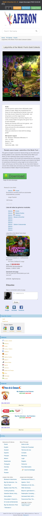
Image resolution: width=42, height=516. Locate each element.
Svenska (6, 467)
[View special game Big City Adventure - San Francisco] (5, 420)
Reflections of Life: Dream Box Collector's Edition (29, 485)
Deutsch (6, 450)
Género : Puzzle (13, 190)
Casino (6, 354)
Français (6, 455)
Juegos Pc (17, 8)
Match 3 (6, 359)
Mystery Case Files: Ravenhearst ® (12, 488)
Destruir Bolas (7, 362)
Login (3, 319)
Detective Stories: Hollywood (12, 493)
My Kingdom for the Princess (25, 391)
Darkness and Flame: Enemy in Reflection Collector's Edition (29, 479)
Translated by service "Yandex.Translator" (25, 504)
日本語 (6, 470)
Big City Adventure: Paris (11, 505)
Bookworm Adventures (10, 479)
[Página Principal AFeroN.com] (21, 18)
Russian (6, 472)
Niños (5, 373)
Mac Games (26, 8)
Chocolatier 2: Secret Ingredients (12, 499)
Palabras (6, 351)
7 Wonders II (7, 507)
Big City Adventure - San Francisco (25, 416)
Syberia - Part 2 (25, 482)
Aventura (6, 368)
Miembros (24, 455)
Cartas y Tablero (8, 349)
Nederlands (7, 461)
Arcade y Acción (8, 340)
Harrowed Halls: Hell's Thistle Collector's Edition (29, 496)
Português (7, 464)
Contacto (23, 452)
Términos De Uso (26, 450)
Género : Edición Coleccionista (17, 224)
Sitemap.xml (26, 515)
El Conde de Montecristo (11, 502)
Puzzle (15, 37)
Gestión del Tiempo (9, 370)
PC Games (9, 37)
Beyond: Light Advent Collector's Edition (29, 490)
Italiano (6, 458)
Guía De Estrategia (29, 470)
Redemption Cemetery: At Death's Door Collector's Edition (29, 493)
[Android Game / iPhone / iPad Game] (9, 8)
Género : (10, 219)
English (6, 447)
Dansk (6, 444)
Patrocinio (24, 464)
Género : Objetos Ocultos (16, 213)
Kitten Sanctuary (25, 488)
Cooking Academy (9, 490)
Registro (23, 461)
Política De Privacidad (27, 447)
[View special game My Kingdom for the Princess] (5, 395)
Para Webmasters (26, 467)
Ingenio (6, 365)
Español (6, 452)
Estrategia (6, 376)
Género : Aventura (14, 215)
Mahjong (6, 343)
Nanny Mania (8, 496)
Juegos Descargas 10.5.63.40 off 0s (21, 3)
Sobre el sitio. (25, 444)
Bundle (6, 378)
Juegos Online (36, 8)
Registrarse (5, 321)
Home (3, 37)
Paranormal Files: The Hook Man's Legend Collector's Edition (29, 499)
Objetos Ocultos (8, 357)
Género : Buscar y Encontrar (16, 217)
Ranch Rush (7, 485)
